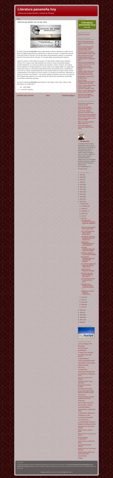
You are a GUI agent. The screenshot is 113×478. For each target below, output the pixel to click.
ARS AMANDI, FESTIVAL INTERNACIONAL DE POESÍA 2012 (88, 238)
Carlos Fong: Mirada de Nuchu (86, 360)
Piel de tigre (81, 346)
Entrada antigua (68, 95)
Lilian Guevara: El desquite (85, 417)
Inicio (48, 95)
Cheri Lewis (81, 367)
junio (82, 218)
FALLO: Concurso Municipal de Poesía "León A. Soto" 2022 (86, 91)
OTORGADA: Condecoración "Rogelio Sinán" (86, 77)
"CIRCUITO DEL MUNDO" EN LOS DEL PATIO (88, 228)
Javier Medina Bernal (84, 407)
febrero (83, 304)
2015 (81, 194)
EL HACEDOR (82, 350)
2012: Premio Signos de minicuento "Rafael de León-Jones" (86, 127)
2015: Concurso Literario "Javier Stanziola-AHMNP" (87, 118)
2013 (81, 199)
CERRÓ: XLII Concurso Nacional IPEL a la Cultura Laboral (85, 67)
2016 (81, 191)
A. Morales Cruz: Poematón (85, 352)
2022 (81, 177)
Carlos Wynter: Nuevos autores (86, 363)
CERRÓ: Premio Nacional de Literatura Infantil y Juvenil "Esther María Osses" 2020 (86, 73)
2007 (81, 319)
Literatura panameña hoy (37, 9)
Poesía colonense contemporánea (83, 438)
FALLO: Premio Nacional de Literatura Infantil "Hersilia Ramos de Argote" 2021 (85, 48)
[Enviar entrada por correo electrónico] (20, 87)
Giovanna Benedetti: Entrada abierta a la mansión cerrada (86, 391)
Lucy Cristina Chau (83, 419)
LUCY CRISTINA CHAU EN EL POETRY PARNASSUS (87, 233)
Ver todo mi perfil (82, 169)
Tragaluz (80, 458)
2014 (81, 196)
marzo (83, 302)
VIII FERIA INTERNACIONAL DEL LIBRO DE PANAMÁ (88, 249)
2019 (81, 184)
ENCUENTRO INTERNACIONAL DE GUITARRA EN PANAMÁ (87, 259)
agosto (83, 213)
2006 (81, 322)
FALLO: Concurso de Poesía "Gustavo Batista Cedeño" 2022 (86, 52)
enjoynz (54, 472)
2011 (81, 310)
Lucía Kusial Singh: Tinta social (86, 422)
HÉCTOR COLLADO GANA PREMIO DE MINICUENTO (87, 275)
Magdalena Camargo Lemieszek (87, 424)
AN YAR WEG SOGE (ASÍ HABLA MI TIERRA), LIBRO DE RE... (88, 265)
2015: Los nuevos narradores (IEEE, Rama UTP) (86, 122)
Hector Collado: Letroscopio (85, 402)
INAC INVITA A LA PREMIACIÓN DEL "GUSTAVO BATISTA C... (87, 286)
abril (82, 299)
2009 (81, 315)
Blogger (70, 472)
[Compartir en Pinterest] (29, 87)
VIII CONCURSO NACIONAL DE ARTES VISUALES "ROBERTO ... (88, 223)
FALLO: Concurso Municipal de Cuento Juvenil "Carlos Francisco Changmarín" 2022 (86, 87)
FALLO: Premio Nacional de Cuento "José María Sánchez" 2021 (86, 43)
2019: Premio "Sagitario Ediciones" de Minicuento (85, 107)
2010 (81, 312)
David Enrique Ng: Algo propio (86, 371)
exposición (24, 89)
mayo (83, 297)
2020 (81, 182)
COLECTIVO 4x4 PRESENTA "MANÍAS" (88, 270)
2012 (81, 201)
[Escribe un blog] (25, 87)
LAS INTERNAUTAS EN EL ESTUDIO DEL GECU (88, 280)
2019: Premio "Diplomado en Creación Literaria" (86, 104)
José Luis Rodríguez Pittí (85, 343)
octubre (83, 208)
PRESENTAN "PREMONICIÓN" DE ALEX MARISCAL (87, 244)
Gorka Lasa (81, 400)
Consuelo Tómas (82, 369)
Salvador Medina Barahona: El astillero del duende (86, 452)
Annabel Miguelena (83, 358)
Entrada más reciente (25, 95)
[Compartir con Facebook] (28, 87)
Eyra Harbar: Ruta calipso (85, 388)
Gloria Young (81, 394)
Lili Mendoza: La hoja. (84, 415)
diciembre (84, 203)
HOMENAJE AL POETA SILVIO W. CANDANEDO (87, 292)
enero (83, 307)
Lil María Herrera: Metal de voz (86, 413)
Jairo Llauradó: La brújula (85, 405)
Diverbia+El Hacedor (83, 34)
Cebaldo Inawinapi (83, 365)
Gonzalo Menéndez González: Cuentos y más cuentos (86, 397)
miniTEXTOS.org (82, 348)
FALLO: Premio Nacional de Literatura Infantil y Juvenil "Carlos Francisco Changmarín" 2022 (86, 58)
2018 (81, 187)
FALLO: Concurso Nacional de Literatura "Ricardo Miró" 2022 (86, 63)
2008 (81, 317)
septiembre (84, 211)
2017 (81, 189)
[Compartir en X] (26, 87)
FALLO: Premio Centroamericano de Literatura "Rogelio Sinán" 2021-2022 (86, 81)
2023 (81, 174)
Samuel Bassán (82, 456)
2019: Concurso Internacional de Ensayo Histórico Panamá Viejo (87, 115)
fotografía (30, 89)
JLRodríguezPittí (84, 141)
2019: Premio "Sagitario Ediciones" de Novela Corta (85, 111)
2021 (81, 179)
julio (82, 216)
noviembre (84, 206)
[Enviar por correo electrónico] (24, 87)
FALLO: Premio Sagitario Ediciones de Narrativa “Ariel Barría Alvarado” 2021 (86, 96)
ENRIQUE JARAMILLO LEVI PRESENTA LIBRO (88, 253)
